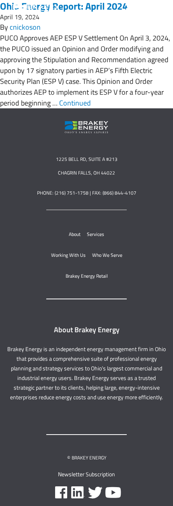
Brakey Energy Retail (87, 276)
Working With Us (68, 255)
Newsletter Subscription (86, 474)
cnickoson (25, 27)
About (74, 234)
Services (95, 234)
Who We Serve (107, 255)
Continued (75, 103)
